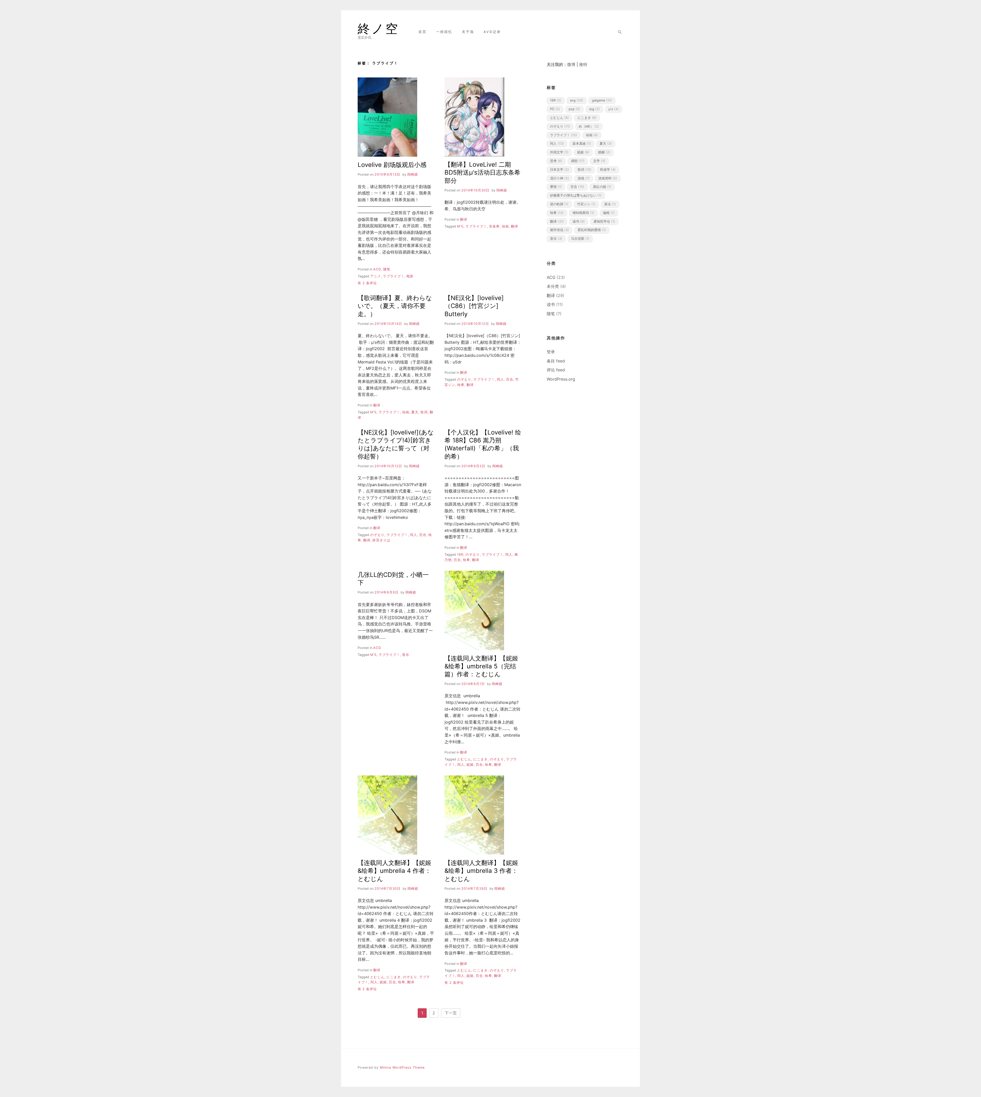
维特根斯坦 (583, 213)
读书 (579, 221)
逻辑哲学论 (604, 221)
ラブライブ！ (393, 276)
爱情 (556, 187)
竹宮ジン (586, 204)
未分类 (553, 286)
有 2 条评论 (367, 283)
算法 (610, 204)
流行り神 (559, 178)
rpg (594, 109)
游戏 (584, 178)
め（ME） (589, 126)
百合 (509, 379)
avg (576, 100)
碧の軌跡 (559, 204)
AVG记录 (492, 32)
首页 (422, 32)
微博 (571, 64)
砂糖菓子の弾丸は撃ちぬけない (576, 195)
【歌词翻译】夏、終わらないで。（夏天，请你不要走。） (395, 305)
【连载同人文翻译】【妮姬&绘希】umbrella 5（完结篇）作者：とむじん (481, 666)
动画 (505, 226)
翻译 (463, 219)
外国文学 (559, 152)
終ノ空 (378, 28)
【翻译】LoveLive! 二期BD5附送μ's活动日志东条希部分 (482, 172)
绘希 (460, 385)
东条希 (494, 226)
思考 (556, 161)
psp (574, 109)
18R (460, 554)
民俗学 (608, 170)
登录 (551, 351)
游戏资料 (607, 178)
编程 (609, 213)
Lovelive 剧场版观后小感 (392, 164)
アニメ (375, 276)
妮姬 (470, 765)
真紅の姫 (602, 187)
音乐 (405, 655)
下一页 (451, 1012)
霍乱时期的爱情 (592, 230)
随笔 (386, 269)
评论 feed (556, 369)
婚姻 (604, 152)
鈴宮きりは (381, 540)
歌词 (424, 412)
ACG (377, 269)
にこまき (480, 759)
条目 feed (556, 360)
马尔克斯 (580, 239)
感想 (578, 161)
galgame (602, 100)
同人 (500, 379)
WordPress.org (561, 379)
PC (555, 109)
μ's (460, 226)
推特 (583, 64)
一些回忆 (444, 32)
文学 (599, 161)
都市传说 (559, 230)
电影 (410, 276)
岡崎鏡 (412, 174)
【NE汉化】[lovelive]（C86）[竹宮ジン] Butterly (474, 305)
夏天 (414, 412)
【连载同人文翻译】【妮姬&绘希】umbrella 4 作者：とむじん (394, 870)
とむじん (464, 759)
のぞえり (464, 379)
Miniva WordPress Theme (402, 1067)
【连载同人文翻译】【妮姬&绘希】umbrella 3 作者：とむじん (481, 870)
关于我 (468, 32)
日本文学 (559, 170)
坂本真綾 (582, 143)
